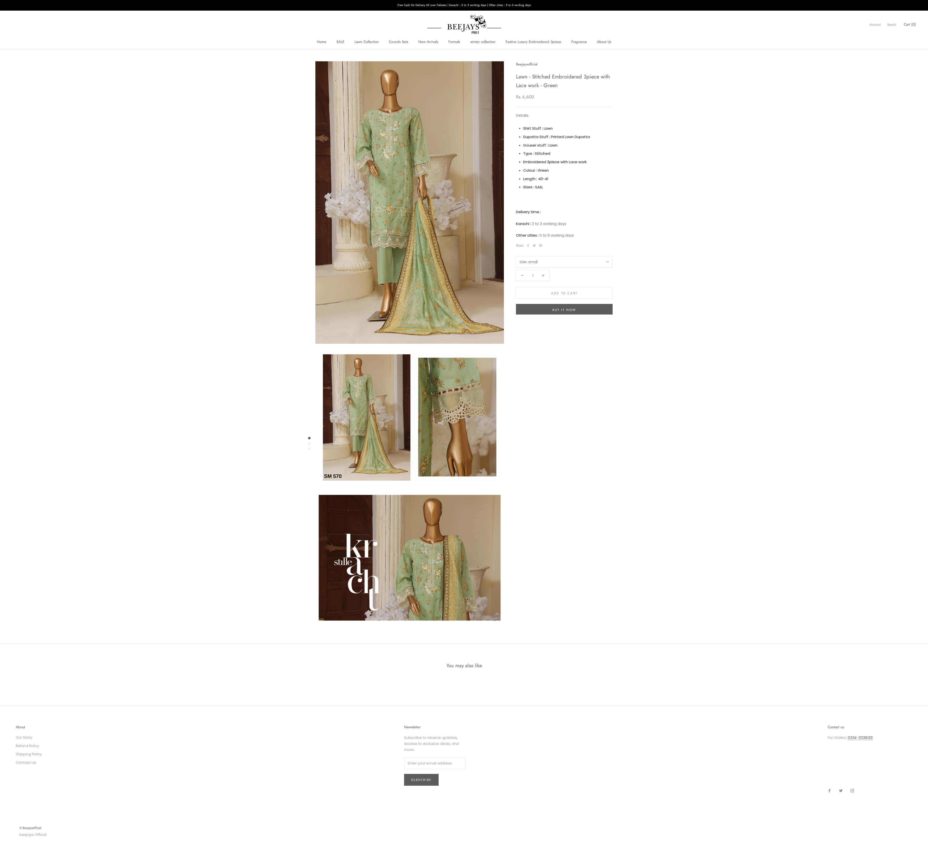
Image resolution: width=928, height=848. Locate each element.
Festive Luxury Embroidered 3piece (533, 41)
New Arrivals (428, 41)
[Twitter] (534, 245)
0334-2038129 (860, 737)
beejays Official (33, 834)
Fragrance (579, 41)
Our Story (24, 737)
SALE (340, 41)
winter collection (482, 41)
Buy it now (564, 310)
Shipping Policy (29, 754)
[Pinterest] (540, 245)
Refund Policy (27, 745)
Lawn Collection (367, 41)
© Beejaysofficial (30, 828)
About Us (604, 41)
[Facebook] (528, 245)
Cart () (910, 24)
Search (891, 24)
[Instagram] (852, 790)
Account (875, 24)
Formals (454, 41)
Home (321, 41)
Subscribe (421, 780)
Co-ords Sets (398, 41)
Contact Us (26, 762)
